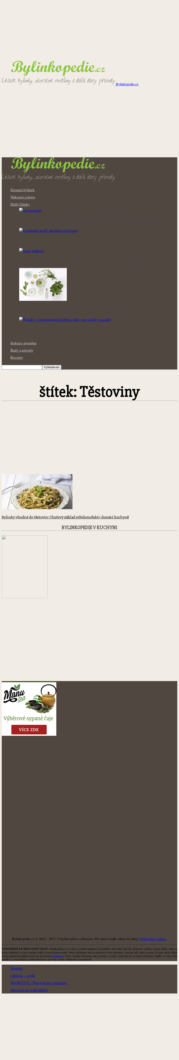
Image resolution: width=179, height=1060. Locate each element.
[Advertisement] (89, 124)
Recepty (16, 357)
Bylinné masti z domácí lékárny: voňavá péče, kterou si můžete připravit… (85, 309)
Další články (20, 204)
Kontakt (16, 968)
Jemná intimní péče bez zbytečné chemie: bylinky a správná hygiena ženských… (91, 220)
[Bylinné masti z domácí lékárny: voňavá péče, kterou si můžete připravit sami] (43, 299)
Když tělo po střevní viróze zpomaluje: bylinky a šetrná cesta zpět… (79, 241)
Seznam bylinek (22, 189)
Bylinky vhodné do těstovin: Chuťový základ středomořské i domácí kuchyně (65, 517)
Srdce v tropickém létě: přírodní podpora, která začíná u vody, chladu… (83, 260)
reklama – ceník (22, 975)
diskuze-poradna (23, 342)
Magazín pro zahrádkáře (29, 989)
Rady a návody (21, 350)
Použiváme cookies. (153, 938)
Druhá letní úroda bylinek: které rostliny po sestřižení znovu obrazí (79, 330)
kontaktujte (57, 956)
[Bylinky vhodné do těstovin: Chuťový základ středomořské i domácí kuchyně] (37, 507)
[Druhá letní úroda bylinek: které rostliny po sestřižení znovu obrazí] (65, 319)
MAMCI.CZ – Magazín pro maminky (38, 982)
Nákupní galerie (22, 197)
